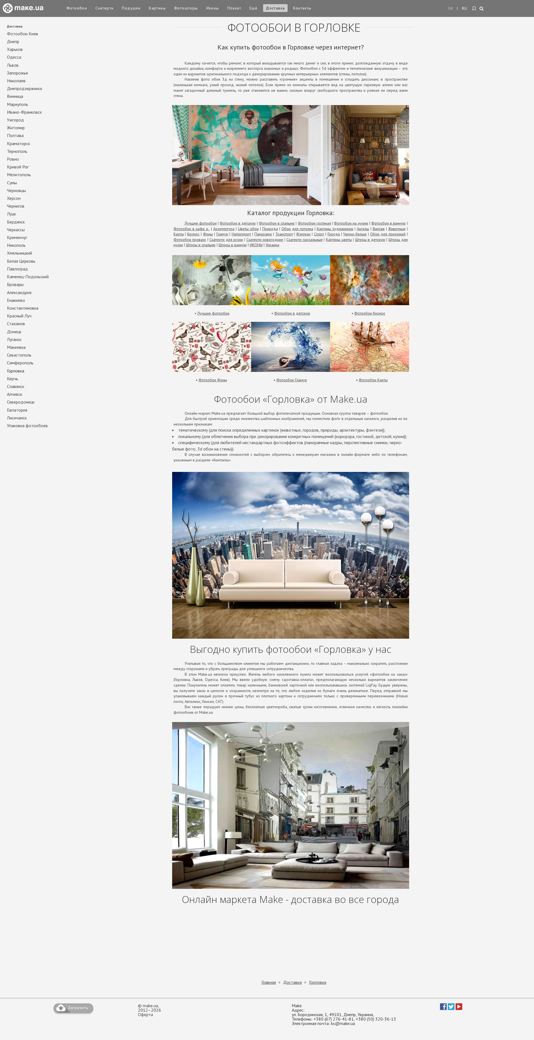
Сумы (12, 182)
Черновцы (16, 190)
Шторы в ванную (233, 244)
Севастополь (19, 355)
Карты (179, 234)
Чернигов (15, 206)
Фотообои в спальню (277, 223)
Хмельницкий (19, 253)
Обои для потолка (297, 228)
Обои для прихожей (388, 234)
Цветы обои (248, 228)
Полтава (15, 135)
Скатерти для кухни (226, 239)
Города (334, 234)
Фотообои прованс (190, 239)
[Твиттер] (451, 1008)
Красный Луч (19, 316)
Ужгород (15, 120)
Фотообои (76, 8)
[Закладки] (474, 8)
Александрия (19, 292)
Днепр (13, 41)
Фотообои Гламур (291, 379)
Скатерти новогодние (264, 239)
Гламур (222, 234)
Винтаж (379, 228)
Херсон (14, 198)
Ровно (13, 159)
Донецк (14, 331)
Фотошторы (186, 8)
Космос (193, 234)
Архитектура (223, 228)
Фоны (208, 234)
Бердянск (16, 222)
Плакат (234, 8)
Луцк (11, 214)
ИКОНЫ (256, 244)
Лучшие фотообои (201, 223)
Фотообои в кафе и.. (192, 228)
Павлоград (17, 269)
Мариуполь (17, 104)
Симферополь (20, 362)
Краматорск (18, 143)
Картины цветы (339, 239)
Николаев (16, 80)
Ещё (253, 8)
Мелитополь (19, 174)
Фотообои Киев (22, 33)
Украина (272, 244)
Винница (15, 96)
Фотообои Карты (373, 379)
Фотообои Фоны (213, 379)
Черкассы (16, 229)
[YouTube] (459, 1008)
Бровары (15, 284)
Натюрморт (241, 234)
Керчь (12, 378)
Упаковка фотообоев (27, 425)
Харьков (15, 49)
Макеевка (16, 347)
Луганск (14, 339)
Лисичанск (17, 418)
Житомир (16, 127)
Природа (270, 228)
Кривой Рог (18, 167)
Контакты (302, 8)
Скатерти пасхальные (304, 239)
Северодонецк (20, 402)
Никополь (16, 245)
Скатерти (104, 8)
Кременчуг (17, 237)
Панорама (263, 234)
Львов (13, 65)
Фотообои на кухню (351, 223)
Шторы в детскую (370, 239)
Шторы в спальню (201, 244)
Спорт (319, 234)
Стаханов (16, 323)
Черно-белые (355, 234)
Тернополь (17, 151)
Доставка (275, 8)
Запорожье (17, 73)
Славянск (15, 386)
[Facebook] (443, 1008)
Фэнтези (303, 234)
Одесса (14, 57)
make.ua (150, 1005)
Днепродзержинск (24, 88)
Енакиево (16, 300)
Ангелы (363, 228)
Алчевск (14, 394)
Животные (397, 228)
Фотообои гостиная (314, 223)
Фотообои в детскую (238, 223)
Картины (157, 8)
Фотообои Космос (369, 313)
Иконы (212, 8)
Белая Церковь (21, 261)
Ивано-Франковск (24, 112)
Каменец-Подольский (28, 276)
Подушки (131, 8)
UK (451, 8)
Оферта (145, 1014)
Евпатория (17, 410)
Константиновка (22, 308)
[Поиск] (481, 8)
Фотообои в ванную (388, 223)
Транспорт (284, 234)
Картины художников (335, 228)
